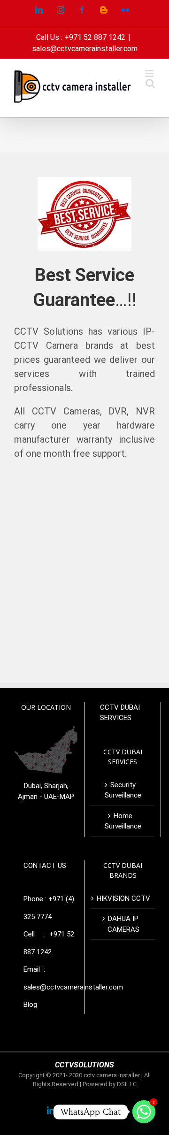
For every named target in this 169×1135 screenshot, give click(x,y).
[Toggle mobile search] (150, 83)
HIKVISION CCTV (123, 898)
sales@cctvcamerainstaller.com (85, 48)
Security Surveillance (123, 790)
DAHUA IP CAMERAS (123, 924)
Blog (30, 1004)
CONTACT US (44, 865)
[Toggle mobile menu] (150, 73)
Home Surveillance (123, 821)
